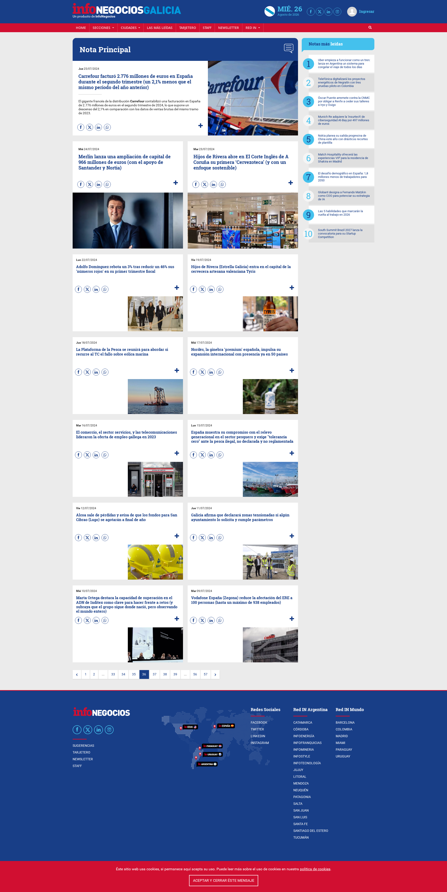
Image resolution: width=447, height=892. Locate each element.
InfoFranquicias (307, 743)
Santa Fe (300, 824)
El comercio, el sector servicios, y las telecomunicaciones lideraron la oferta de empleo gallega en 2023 (126, 434)
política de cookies (315, 869)
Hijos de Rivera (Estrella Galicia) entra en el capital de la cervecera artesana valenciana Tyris (241, 268)
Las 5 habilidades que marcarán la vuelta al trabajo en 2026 (340, 212)
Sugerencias (83, 745)
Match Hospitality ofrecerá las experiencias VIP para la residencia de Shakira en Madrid (343, 158)
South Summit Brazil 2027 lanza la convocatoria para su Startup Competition (340, 233)
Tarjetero (187, 27)
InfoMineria (303, 749)
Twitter (257, 729)
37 (154, 674)
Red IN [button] (251, 27)
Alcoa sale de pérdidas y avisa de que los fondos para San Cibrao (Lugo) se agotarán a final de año (126, 517)
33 (113, 674)
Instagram (260, 743)
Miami (340, 743)
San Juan (301, 810)
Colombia (344, 729)
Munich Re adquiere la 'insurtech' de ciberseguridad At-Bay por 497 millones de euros (343, 120)
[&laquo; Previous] (77, 674)
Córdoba (300, 729)
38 (165, 674)
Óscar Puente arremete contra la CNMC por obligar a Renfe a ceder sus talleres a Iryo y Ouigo (344, 101)
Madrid (342, 736)
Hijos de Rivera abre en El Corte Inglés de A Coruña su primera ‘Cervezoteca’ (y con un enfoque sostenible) (240, 162)
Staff (207, 27)
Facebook (259, 722)
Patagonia (302, 797)
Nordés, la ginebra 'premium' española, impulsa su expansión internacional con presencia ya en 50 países (239, 351)
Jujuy (298, 770)
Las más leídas (160, 27)
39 (175, 674)
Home (81, 27)
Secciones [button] (102, 27)
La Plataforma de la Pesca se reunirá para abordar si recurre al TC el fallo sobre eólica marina (122, 351)
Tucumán (301, 837)
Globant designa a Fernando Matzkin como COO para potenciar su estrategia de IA (344, 195)
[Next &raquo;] (215, 674)
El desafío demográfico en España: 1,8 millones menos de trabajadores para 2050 (343, 177)
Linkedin (258, 736)
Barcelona (345, 722)
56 (195, 674)
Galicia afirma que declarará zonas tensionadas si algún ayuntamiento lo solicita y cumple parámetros (240, 517)
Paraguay (344, 749)
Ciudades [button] (129, 27)
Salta (297, 804)
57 (205, 674)
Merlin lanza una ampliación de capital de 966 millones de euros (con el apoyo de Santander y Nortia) (124, 162)
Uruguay (343, 756)
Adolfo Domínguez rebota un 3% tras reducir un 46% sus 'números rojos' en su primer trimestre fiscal (125, 268)
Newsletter (228, 27)
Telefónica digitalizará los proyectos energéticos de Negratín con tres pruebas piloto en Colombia (341, 82)
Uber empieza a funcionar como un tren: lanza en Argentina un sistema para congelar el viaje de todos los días (344, 63)
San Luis (300, 817)
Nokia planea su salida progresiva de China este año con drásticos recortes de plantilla (343, 139)
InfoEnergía (303, 736)
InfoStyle (301, 756)
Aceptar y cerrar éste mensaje (223, 880)
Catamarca (302, 722)
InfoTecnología (307, 763)
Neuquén (300, 790)
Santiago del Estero (310, 831)
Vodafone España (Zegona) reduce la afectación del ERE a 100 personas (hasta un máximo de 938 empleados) (241, 600)
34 (123, 674)
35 (134, 674)
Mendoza (301, 783)
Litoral (299, 776)
